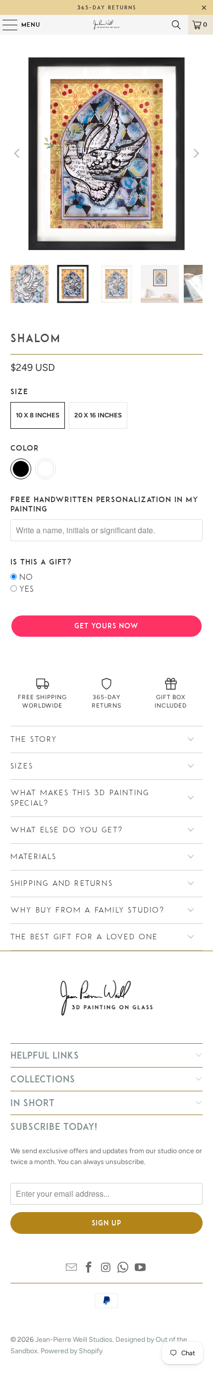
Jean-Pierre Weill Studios (73, 1339)
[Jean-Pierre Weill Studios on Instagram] (106, 1268)
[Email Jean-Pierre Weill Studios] (71, 1268)
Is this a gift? (41, 561)
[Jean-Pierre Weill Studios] (106, 25)
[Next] (195, 153)
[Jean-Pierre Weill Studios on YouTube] (140, 1268)
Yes (26, 589)
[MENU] (5, 25)
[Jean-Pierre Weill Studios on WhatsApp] (123, 1268)
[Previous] (18, 153)
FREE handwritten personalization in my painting (104, 504)
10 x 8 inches (37, 415)
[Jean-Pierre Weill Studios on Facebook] (88, 1268)
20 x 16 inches (98, 415)
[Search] (176, 25)
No (26, 577)
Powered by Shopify (72, 1351)
